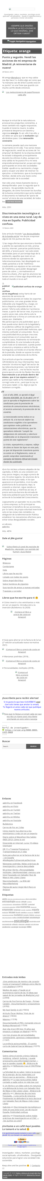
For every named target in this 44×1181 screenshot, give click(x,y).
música (31, 915)
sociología (14, 927)
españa (35, 909)
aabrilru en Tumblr (11, 810)
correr (24, 904)
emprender (7, 909)
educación (34, 907)
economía (25, 906)
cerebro (29, 901)
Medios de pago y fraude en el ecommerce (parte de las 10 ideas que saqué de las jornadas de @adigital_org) (21, 992)
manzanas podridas (7, 915)
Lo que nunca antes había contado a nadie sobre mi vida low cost (21, 1080)
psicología (21, 921)
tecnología (22, 927)
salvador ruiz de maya (32, 924)
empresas (17, 910)
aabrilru (6, 526)
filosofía (18, 912)
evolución (5, 912)
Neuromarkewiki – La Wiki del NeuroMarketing (16, 882)
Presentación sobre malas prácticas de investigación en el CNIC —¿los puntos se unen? (21, 1118)
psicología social (34, 921)
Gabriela (6, 1107)
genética (24, 912)
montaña (26, 915)
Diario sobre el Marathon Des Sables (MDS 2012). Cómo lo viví (19, 838)
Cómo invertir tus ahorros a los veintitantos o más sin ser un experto (20, 832)
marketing (18, 915)
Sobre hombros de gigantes (15, 584)
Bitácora (6, 563)
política (14, 917)
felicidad (12, 912)
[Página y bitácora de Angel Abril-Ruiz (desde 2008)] (22, 8)
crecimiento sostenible (8, 907)
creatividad (31, 904)
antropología (8, 901)
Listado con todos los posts (15, 577)
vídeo (29, 926)
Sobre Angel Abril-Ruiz (13, 580)
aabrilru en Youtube (12, 820)
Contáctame (8, 566)
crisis (18, 907)
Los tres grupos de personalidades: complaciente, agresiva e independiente (21, 1036)
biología (18, 902)
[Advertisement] (22, 772)
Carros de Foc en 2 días (13, 827)
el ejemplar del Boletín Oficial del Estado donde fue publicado (20, 459)
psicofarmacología (8, 921)
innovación (30, 912)
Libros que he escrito (12, 573)
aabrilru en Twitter (11, 813)
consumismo (17, 904)
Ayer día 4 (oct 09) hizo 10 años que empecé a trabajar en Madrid (19, 1030)
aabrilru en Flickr (10, 806)
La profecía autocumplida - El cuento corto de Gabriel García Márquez (20, 1044)
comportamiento (7, 904)
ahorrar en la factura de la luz (16, 899)
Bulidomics (8, 824)
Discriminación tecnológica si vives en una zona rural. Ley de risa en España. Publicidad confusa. (21, 219)
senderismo (6, 927)
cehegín (23, 901)
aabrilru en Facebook (12, 803)
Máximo (6, 1019)
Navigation (31, 41)
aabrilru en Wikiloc (11, 817)
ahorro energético (31, 899)
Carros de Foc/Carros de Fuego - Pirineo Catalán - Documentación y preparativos (21, 1002)
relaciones (21, 924)
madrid (36, 912)
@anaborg (16, 77)
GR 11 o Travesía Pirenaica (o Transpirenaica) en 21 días (16, 850)
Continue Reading (14, 202)
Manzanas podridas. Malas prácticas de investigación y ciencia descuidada (21, 865)
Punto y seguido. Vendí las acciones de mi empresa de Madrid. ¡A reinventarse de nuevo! (19, 62)
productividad (23, 917)
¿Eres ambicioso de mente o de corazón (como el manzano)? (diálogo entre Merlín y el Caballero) (22, 984)
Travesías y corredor (12, 591)
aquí (37, 1133)
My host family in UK (12, 1010)
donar (14, 1145)
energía (23, 910)
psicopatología (6, 924)
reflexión (15, 924)
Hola (5, 570)
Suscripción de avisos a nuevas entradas (21, 587)
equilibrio (29, 910)
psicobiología (34, 917)
